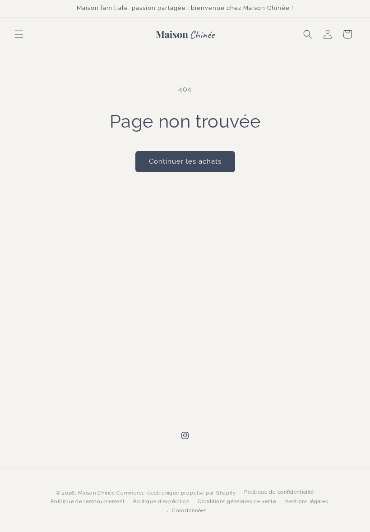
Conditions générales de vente (237, 501)
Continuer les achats (185, 161)
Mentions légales (306, 501)
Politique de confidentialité (279, 492)
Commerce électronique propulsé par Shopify (176, 493)
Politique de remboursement (88, 501)
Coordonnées (189, 511)
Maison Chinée (96, 493)
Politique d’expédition (161, 501)
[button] (19, 34)
